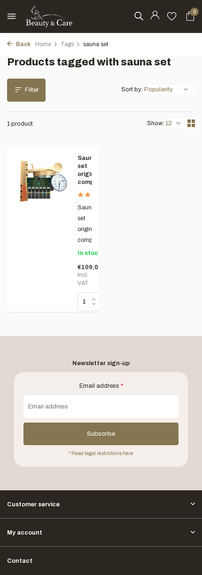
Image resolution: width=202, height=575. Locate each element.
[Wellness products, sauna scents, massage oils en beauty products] (49, 16)
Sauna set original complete (85, 170)
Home (43, 44)
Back (23, 44)
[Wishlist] (172, 16)
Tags (67, 44)
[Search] (139, 16)
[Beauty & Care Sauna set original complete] (42, 229)
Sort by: (132, 89)
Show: (155, 123)
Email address (101, 386)
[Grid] (191, 123)
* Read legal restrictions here (101, 453)
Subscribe (101, 434)
